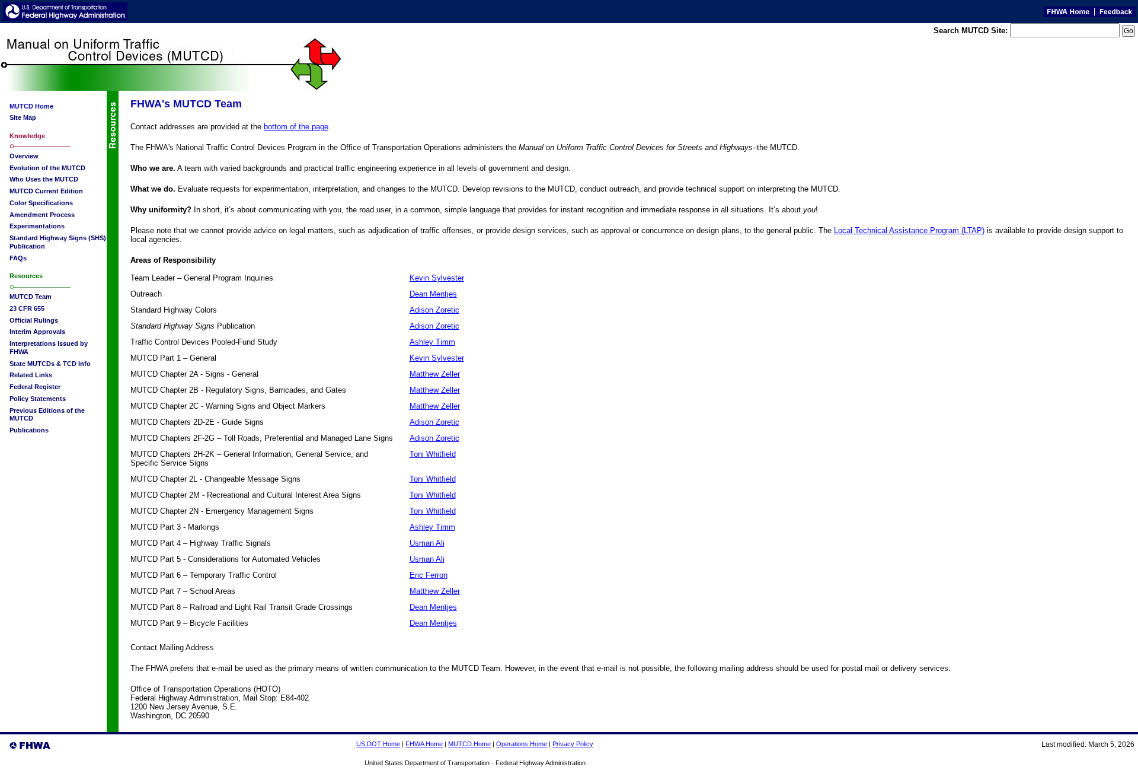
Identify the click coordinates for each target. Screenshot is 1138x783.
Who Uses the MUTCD (43, 179)
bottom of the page (296, 126)
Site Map (22, 117)
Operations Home (521, 743)
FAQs (18, 258)
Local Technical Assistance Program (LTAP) (909, 230)
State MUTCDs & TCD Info (50, 363)
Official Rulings (33, 320)
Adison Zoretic (434, 309)
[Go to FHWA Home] (1067, 14)
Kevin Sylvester (437, 277)
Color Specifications (41, 202)
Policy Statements (37, 398)
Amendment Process (42, 214)
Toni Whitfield (433, 454)
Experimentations (37, 226)
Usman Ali (427, 543)
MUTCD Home (469, 743)
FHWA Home (424, 743)
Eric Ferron (428, 575)
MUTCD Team (30, 296)
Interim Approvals (37, 331)
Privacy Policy (572, 743)
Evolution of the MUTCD (47, 167)
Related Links (30, 374)
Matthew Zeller (435, 374)
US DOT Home (378, 743)
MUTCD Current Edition (46, 191)
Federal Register (34, 386)
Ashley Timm (432, 342)
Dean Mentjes (433, 293)
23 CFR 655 (26, 308)
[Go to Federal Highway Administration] (65, 17)
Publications (29, 430)
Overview (24, 156)
